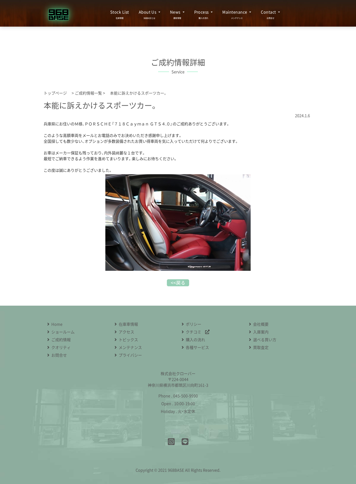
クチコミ (195, 332)
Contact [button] (269, 12)
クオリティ (61, 347)
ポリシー (193, 324)
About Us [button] (148, 12)
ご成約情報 (61, 339)
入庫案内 (261, 332)
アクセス (126, 332)
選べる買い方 (264, 339)
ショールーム (63, 332)
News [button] (175, 12)
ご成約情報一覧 (88, 93)
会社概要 (261, 324)
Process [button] (202, 12)
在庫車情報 (128, 324)
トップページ (57, 93)
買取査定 (261, 347)
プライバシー (130, 355)
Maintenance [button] (235, 12)
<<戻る (178, 282)
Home (56, 324)
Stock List (119, 12)
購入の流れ (195, 339)
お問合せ (59, 355)
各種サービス (197, 347)
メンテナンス (130, 347)
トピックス (128, 339)
